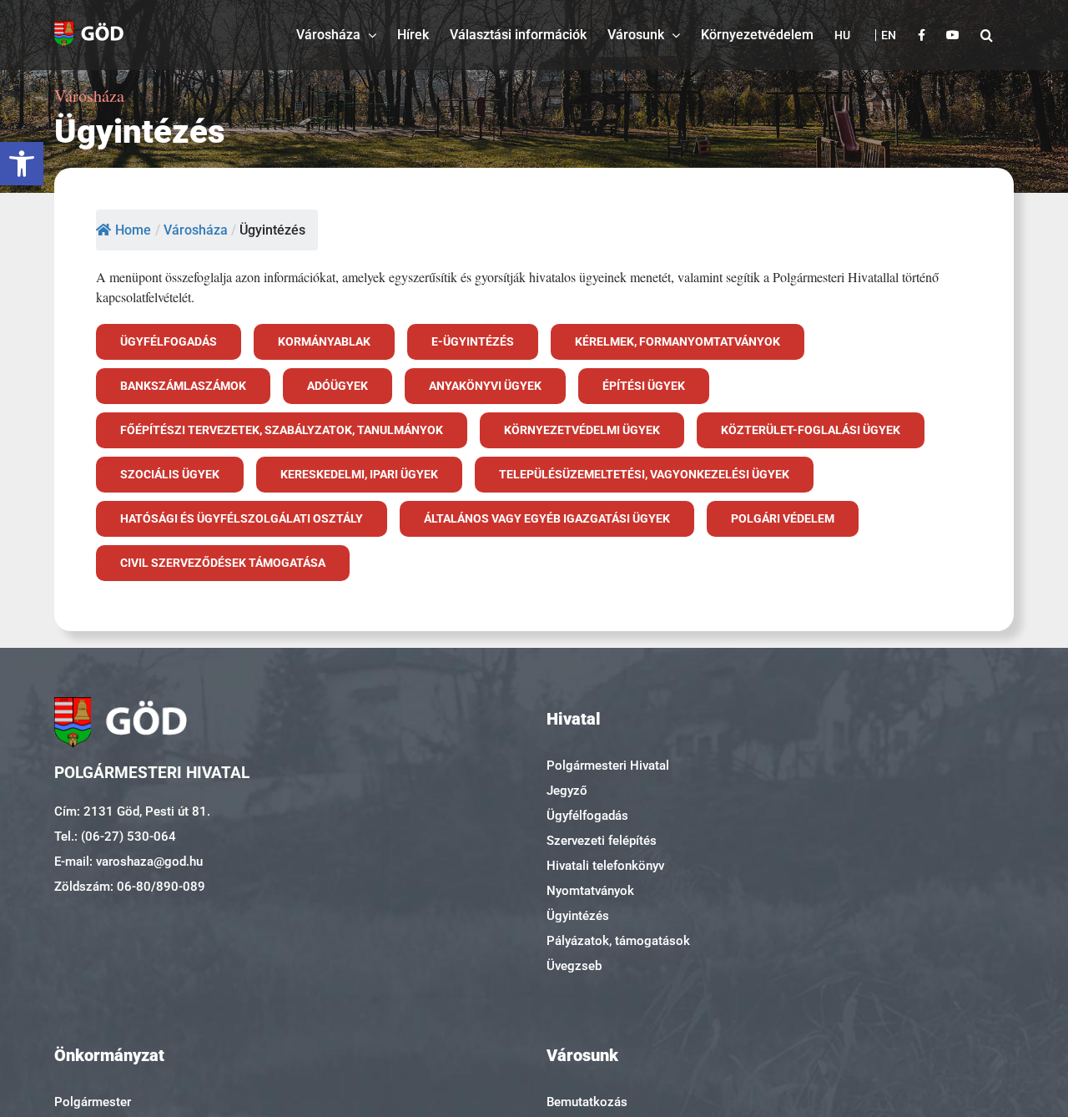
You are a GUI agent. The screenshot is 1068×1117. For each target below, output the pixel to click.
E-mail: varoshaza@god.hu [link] (128, 861)
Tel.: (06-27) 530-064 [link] (115, 836)
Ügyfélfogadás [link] (587, 815)
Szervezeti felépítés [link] (602, 840)
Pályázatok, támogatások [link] (618, 940)
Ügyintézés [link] (578, 915)
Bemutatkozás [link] (587, 1101)
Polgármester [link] (92, 1101)
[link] (21, 163)
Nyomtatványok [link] (590, 890)
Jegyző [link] (567, 790)
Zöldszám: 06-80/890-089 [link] (129, 886)
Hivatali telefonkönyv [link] (605, 865)
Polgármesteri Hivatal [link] (608, 765)
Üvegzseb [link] (574, 965)
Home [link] (133, 230)
